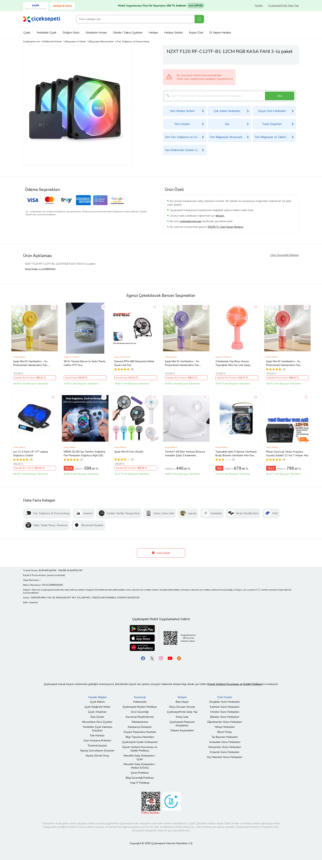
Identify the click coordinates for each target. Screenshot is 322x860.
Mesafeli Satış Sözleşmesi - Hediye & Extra (140, 765)
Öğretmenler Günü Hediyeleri (224, 722)
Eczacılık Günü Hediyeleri (224, 752)
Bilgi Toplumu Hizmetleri (140, 737)
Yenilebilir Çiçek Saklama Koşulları (97, 728)
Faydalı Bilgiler (97, 697)
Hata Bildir (163, 553)
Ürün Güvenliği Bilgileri (284, 255)
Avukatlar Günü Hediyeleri (224, 742)
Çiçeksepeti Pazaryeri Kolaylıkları (182, 723)
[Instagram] (161, 658)
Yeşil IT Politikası (140, 783)
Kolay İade (182, 717)
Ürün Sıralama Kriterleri (97, 740)
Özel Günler (97, 717)
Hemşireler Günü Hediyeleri (224, 747)
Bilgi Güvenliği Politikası (140, 778)
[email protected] (56, 575)
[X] (152, 658)
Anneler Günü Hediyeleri (224, 712)
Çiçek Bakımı (97, 702)
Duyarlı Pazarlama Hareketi (140, 732)
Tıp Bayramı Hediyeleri (224, 737)
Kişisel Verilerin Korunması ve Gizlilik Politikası (139, 748)
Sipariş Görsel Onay (97, 755)
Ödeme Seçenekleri (182, 730)
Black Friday (224, 732)
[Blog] (178, 658)
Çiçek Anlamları (97, 712)
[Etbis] (150, 803)
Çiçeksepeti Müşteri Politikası (140, 707)
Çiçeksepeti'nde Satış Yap (283, 5)
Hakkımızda (139, 702)
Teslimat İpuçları (97, 745)
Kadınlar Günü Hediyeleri (224, 707)
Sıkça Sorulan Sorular (182, 707)
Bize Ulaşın (182, 702)
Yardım (259, 5)
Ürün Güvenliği (140, 712)
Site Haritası (97, 735)
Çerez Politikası (140, 773)
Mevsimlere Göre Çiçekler (97, 722)
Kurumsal (140, 697)
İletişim (182, 697)
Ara (199, 19)
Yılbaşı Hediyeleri (224, 727)
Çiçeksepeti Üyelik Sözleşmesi (140, 742)
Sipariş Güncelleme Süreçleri (97, 750)
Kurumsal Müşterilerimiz (140, 717)
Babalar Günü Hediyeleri (224, 717)
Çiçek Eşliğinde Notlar (97, 707)
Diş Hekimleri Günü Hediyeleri (224, 757)
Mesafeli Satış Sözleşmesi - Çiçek (140, 757)
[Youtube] (170, 658)
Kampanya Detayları (140, 727)
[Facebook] (143, 658)
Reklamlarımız (140, 722)
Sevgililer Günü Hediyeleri (224, 702)
